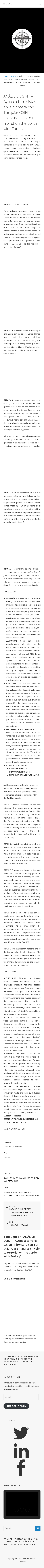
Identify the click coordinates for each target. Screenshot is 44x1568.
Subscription (16, 1406)
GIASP (13, 76)
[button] (17, 1510)
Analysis (7, 1192)
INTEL (12, 135)
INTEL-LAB (8, 1195)
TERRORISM (13, 138)
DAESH (20, 1192)
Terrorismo (29, 1195)
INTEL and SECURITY (24, 135)
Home (6, 76)
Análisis (14, 1192)
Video (37, 1195)
